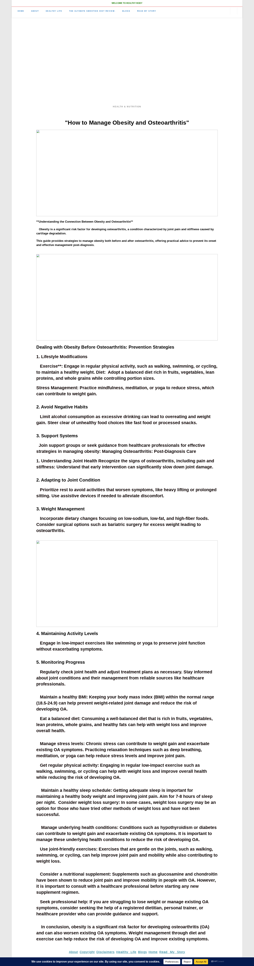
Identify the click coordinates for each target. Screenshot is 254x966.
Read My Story (172, 952)
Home (153, 952)
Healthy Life (126, 952)
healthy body (127, 64)
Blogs (142, 952)
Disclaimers (105, 952)
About (73, 952)
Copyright (87, 952)
